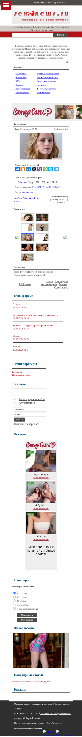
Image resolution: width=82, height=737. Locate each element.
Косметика (17, 371)
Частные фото (43, 92)
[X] (34, 169)
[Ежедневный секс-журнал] (41, 22)
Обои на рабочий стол (47, 77)
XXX (18, 81)
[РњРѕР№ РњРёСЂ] (28, 169)
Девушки (20, 84)
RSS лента (25, 284)
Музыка (16, 335)
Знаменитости (22, 92)
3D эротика (21, 73)
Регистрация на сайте (32, 399)
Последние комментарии (54, 282)
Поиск (49, 281)
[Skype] (50, 169)
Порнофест (42, 84)
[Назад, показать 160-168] (17, 238)
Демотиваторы (23, 88)
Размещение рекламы (42, 2)
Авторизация (27, 403)
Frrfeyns (16, 304)
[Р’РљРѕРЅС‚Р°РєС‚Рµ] (17, 169)
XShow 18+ (21, 77)
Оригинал (22, 182)
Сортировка (61, 287)
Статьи (19, 708)
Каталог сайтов (62, 703)
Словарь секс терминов (57, 26)
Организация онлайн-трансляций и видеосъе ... (35, 314)
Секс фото (40, 26)
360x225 (56, 186)
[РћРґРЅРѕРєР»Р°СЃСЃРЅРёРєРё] (22, 169)
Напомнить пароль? (26, 424)
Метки (63, 284)
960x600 (47, 186)
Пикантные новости (21, 374)
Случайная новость (22, 26)
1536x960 (36, 186)
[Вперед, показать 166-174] (65, 238)
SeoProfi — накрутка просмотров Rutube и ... (34, 325)
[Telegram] (56, 169)
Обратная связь (59, 2)
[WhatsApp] (45, 169)
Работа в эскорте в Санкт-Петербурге (32, 681)
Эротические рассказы (42, 30)
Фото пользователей (46, 88)
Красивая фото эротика (48, 73)
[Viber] (39, 169)
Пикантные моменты (46, 81)
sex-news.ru (27, 191)
